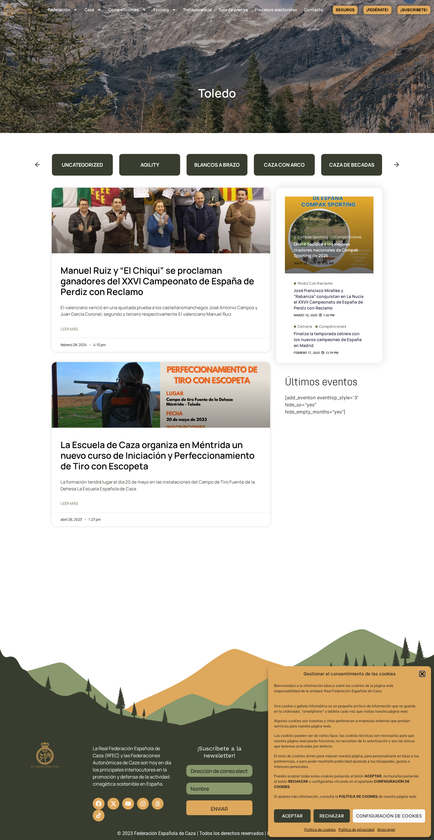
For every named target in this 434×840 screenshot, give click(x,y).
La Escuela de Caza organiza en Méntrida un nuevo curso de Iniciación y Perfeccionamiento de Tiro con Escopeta (157, 455)
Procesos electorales (276, 9)
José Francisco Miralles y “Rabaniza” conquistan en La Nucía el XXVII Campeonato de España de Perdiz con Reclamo (328, 299)
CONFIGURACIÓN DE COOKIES (389, 816)
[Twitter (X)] (113, 804)
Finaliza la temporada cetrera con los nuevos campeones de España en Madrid (328, 339)
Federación (59, 9)
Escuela (161, 9)
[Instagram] (143, 804)
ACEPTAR (292, 816)
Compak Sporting (313, 237)
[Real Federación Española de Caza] (18, 10)
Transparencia (197, 9)
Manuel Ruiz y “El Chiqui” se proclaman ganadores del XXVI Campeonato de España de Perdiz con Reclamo (157, 281)
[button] (422, 674)
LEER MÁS (69, 329)
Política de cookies (320, 829)
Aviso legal (386, 829)
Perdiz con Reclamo (315, 283)
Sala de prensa (233, 9)
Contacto (313, 9)
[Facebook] (99, 804)
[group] (82, 165)
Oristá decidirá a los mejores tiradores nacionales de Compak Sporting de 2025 (326, 249)
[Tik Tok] (158, 804)
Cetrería (305, 326)
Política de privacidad (356, 829)
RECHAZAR (331, 816)
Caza (89, 9)
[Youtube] (128, 804)
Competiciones (123, 9)
